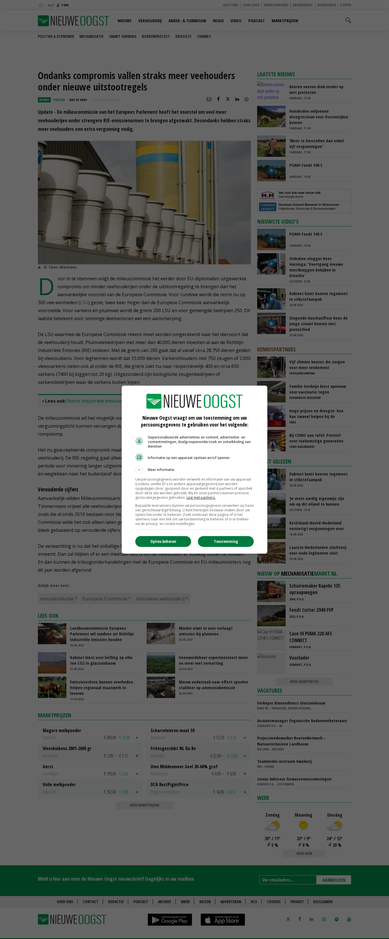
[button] (194, 470)
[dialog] (194, 470)
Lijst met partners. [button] (201, 497)
